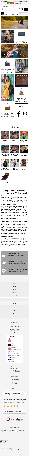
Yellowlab (18, 449)
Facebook (6, 430)
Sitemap (14, 332)
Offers (14, 313)
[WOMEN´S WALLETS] (14, 152)
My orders (14, 380)
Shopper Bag (22, 242)
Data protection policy (15, 328)
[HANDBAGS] (5, 138)
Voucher (14, 299)
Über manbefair (15, 14)
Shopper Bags (4, 200)
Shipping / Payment (14, 329)
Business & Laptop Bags (20, 200)
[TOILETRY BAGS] (24, 166)
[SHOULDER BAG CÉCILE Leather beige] (7, 110)
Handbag (16, 242)
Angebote (13, 13)
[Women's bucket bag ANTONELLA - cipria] (21, 95)
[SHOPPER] (14, 138)
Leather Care (14, 292)
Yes (9, 3)
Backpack (3, 244)
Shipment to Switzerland (14, 295)
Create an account (6, 10)
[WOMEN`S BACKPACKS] (5, 166)
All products (14, 307)
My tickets (14, 382)
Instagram (21, 430)
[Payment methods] (14, 362)
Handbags (22, 198)
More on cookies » (18, 3)
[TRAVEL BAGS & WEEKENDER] (24, 138)
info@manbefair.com (14, 373)
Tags (14, 316)
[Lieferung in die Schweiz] (14, 420)
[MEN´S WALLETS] (24, 152)
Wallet (7, 244)
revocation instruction (14, 326)
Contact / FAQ (14, 330)
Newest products (14, 310)
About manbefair (21, 233)
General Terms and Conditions (14, 325)
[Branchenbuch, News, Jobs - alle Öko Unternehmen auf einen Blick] (4, 443)
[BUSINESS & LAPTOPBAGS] (5, 152)
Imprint (14, 283)
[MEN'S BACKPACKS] (14, 166)
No (12, 3)
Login (3, 8)
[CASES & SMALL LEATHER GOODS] (5, 181)
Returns (14, 289)
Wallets (18, 201)
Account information (14, 379)
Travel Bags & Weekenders (10, 201)
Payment (14, 286)
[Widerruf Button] (14, 395)
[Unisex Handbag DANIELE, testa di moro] (7, 66)
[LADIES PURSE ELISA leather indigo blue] (21, 37)
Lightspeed (8, 449)
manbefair (4, 195)
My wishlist (14, 383)
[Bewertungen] (14, 415)
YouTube (13, 430)
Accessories (25, 201)
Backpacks (10, 200)
